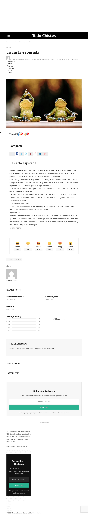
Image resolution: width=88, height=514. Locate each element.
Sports (8, 508)
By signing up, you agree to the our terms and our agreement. (45, 413)
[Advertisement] (44, 16)
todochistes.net (16, 59)
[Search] (79, 35)
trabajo (10, 259)
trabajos (18, 259)
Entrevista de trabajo (15, 297)
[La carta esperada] (44, 103)
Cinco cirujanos (51, 297)
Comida (14, 42)
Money (8, 506)
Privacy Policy (57, 413)
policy (15, 493)
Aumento (10, 306)
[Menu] (9, 35)
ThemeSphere (37, 513)
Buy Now (9, 511)
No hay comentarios (64, 59)
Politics (8, 504)
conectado (29, 348)
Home (8, 42)
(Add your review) (59, 319)
